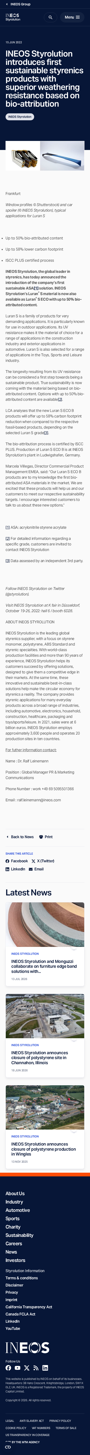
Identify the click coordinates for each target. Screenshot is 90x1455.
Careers (14, 1243)
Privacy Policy (60, 1421)
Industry (14, 1202)
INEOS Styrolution (19, 116)
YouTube (13, 1328)
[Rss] (36, 1368)
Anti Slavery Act (32, 1421)
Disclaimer (14, 1285)
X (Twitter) (45, 861)
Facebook (19, 861)
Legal (10, 1421)
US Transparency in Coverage (28, 1435)
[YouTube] (17, 1368)
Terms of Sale (66, 1428)
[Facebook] (8, 1368)
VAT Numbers (41, 1428)
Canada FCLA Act (20, 1314)
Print (49, 837)
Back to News (22, 837)
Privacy (12, 1292)
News (11, 1252)
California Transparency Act (29, 1307)
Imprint (11, 1300)
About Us (15, 1193)
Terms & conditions (22, 1278)
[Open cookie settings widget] (7, 1447)
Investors (15, 1260)
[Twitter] (27, 1368)
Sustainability (19, 1235)
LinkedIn (18, 869)
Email (39, 869)
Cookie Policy (16, 1428)
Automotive (18, 1210)
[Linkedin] (45, 1368)
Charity (13, 1227)
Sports (12, 1218)
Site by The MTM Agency (23, 1442)
